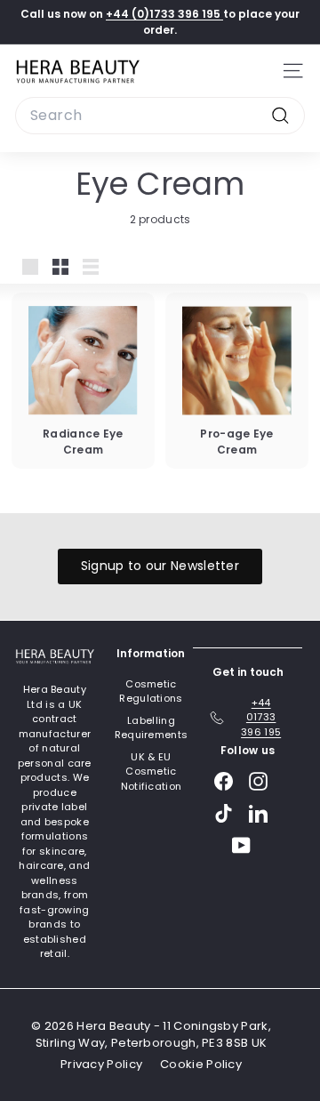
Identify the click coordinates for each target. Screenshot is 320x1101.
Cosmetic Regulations (150, 691)
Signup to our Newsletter (160, 566)
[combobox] (160, 115)
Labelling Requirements (151, 728)
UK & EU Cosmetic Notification (151, 771)
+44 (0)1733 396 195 (164, 13)
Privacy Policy (101, 1064)
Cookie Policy (201, 1064)
